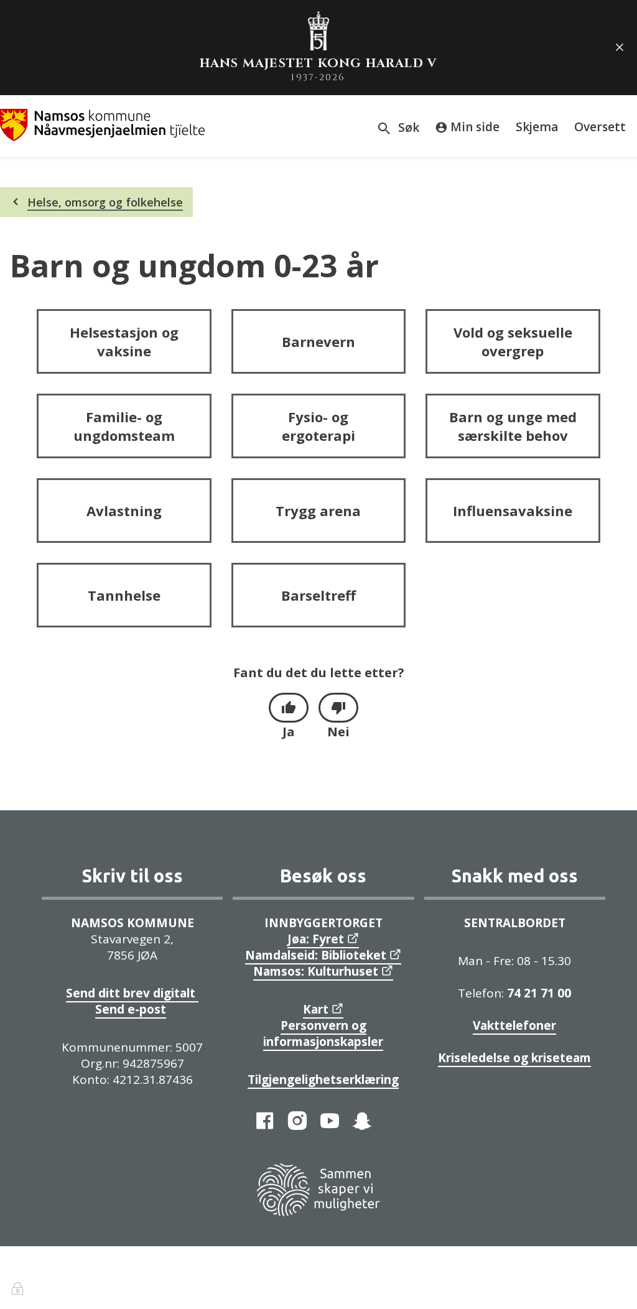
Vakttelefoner (514, 1025)
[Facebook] (265, 1120)
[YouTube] (329, 1120)
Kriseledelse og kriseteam (514, 1058)
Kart (315, 1009)
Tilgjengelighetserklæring (323, 1079)
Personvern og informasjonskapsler (323, 1033)
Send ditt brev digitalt (132, 993)
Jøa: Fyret (315, 939)
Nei (338, 731)
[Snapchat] (362, 1120)
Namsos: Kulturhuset (315, 971)
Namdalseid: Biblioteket (315, 955)
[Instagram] (297, 1120)
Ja (288, 731)
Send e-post (130, 1009)
